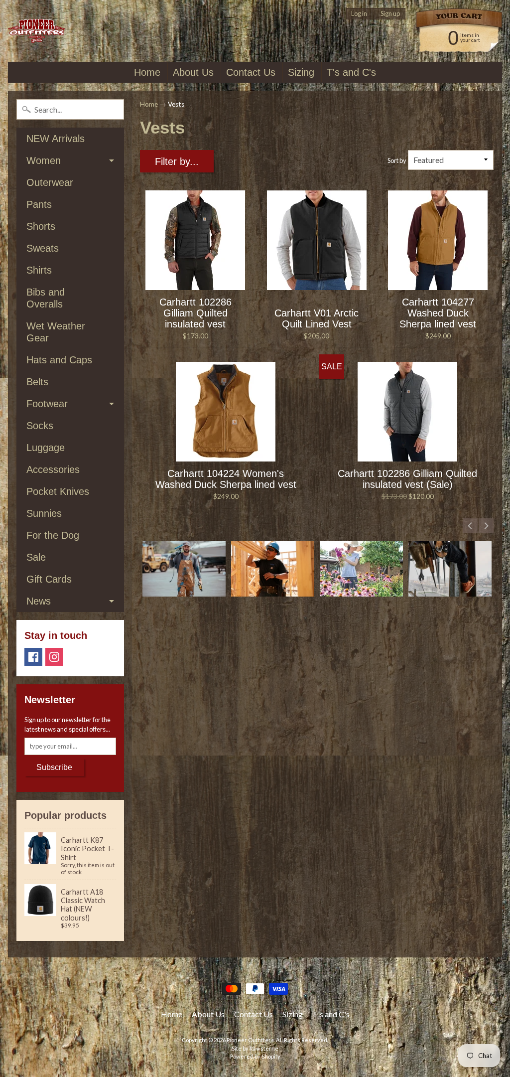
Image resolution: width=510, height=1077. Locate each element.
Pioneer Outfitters (250, 1040)
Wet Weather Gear (55, 331)
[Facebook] (33, 657)
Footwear (47, 403)
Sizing (301, 72)
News (38, 601)
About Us (193, 72)
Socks (39, 425)
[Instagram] (54, 657)
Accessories (53, 469)
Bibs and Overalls (45, 298)
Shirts (39, 270)
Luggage (45, 447)
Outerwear (49, 182)
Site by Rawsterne (255, 1048)
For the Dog (52, 535)
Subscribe (54, 767)
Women (43, 160)
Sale (36, 557)
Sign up (390, 13)
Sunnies (44, 513)
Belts (37, 381)
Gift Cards (49, 579)
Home (147, 72)
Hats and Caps (59, 359)
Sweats (42, 248)
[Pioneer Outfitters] (36, 31)
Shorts (40, 226)
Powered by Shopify (255, 1056)
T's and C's (351, 72)
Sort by (396, 160)
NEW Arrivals (55, 138)
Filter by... (177, 161)
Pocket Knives (57, 491)
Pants (39, 204)
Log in (359, 13)
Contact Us (250, 72)
